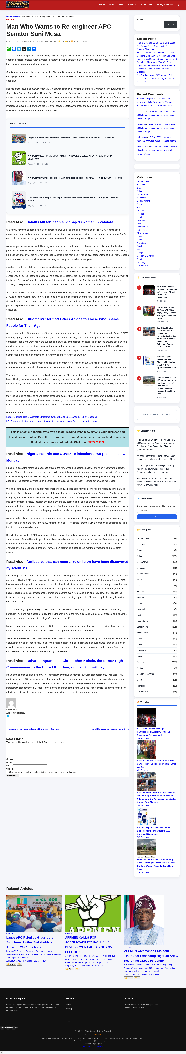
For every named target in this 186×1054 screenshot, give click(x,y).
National (141, 236)
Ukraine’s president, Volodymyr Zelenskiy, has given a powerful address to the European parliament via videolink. (156, 468)
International (142, 227)
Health (140, 217)
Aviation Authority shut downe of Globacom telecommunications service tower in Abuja (156, 115)
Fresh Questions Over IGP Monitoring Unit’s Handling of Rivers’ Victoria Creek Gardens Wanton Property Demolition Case (166, 385)
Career (140, 188)
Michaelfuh (142, 147)
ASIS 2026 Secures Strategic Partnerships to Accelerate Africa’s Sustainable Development (167, 292)
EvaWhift (141, 111)
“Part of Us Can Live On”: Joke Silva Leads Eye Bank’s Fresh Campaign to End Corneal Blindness (156, 46)
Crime (120, 5)
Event (139, 204)
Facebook (2, 1028)
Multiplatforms (96, 1034)
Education (131, 5)
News (111, 5)
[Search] (178, 4)
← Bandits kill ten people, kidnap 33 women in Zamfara (32, 729)
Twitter (8, 1028)
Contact (101, 1046)
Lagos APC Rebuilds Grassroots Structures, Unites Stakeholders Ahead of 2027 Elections (71, 138)
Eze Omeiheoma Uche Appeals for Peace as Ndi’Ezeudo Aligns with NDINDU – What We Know (155, 102)
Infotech (140, 223)
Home (9, 17)
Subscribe (157, 517)
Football (140, 214)
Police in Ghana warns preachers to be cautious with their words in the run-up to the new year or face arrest (156, 481)
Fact (139, 207)
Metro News (142, 233)
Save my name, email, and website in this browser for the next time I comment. (44, 772)
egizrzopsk (142, 137)
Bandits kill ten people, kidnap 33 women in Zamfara (69, 222)
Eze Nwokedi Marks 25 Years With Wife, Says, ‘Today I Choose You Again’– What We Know (155, 78)
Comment (11, 759)
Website (10, 769)
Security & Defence (164, 5)
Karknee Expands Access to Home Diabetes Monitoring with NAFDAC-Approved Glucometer (167, 362)
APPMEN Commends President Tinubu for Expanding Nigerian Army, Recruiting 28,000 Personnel (75, 178)
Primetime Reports (145, 98)
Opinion (140, 246)
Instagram (13, 1028)
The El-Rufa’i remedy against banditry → (109, 729)
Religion (141, 253)
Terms (95, 1046)
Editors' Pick (142, 194)
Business (141, 185)
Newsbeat (141, 243)
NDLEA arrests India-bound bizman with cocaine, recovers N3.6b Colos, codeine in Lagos (51, 421)
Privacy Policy (87, 1046)
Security (69, 1009)
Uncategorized (143, 266)
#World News (143, 181)
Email (9, 766)
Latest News (142, 230)
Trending (141, 262)
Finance (140, 211)
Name (9, 762)
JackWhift (141, 124)
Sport (139, 259)
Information (142, 220)
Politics (101, 5)
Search (140, 20)
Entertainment (145, 5)
